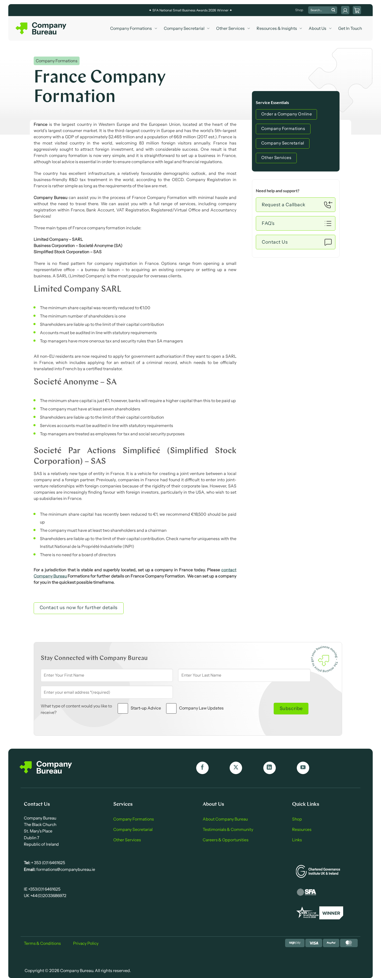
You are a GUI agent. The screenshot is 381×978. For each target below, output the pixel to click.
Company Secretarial (184, 28)
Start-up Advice (146, 708)
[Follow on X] (236, 768)
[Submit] (333, 10)
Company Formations (131, 28)
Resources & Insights (277, 28)
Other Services (230, 28)
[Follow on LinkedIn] (269, 768)
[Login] (345, 10)
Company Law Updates (201, 708)
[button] (357, 10)
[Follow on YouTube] (303, 768)
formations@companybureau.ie (65, 869)
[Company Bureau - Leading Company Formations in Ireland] (41, 28)
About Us (317, 28)
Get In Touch (350, 28)
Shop (299, 10)
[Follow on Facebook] (202, 768)
